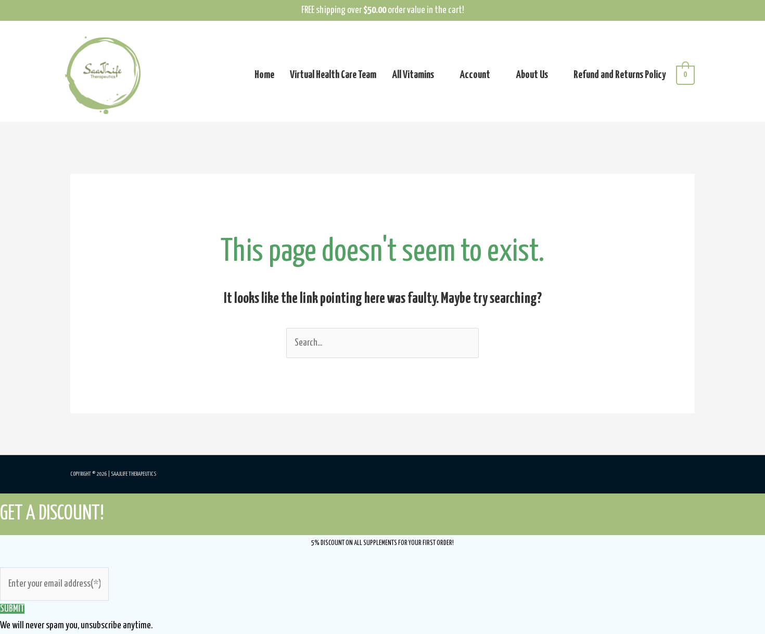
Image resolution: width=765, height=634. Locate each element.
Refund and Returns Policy (619, 75)
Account (475, 75)
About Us (532, 75)
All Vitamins (413, 75)
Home (264, 75)
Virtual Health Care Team (333, 75)
